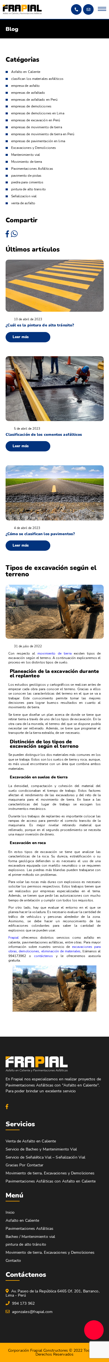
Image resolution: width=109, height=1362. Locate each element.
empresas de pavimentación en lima (38, 141)
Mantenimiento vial (25, 155)
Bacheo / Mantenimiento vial (30, 1236)
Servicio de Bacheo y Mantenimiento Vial (41, 1149)
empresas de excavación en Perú (35, 120)
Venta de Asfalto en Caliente (31, 1141)
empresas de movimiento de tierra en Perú (43, 134)
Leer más (21, 337)
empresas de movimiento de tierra (36, 127)
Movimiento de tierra (26, 162)
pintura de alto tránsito (26, 1244)
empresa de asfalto (25, 86)
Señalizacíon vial (24, 196)
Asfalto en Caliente (26, 72)
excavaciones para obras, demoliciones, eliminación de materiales (54, 949)
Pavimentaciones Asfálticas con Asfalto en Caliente (51, 1181)
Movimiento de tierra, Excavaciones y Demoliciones (50, 1173)
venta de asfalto (23, 203)
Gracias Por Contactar (25, 1165)
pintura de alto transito (28, 189)
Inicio (10, 1212)
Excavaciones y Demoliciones (33, 148)
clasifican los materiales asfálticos (37, 79)
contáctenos (43, 956)
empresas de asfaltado (28, 93)
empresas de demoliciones (31, 106)
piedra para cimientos (27, 182)
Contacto (13, 1260)
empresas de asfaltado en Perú (34, 100)
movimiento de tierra (54, 653)
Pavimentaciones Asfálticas (32, 169)
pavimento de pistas (26, 176)
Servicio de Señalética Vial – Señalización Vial (46, 1157)
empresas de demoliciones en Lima (37, 113)
